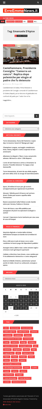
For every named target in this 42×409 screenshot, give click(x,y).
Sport (19, 21)
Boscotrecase (27, 328)
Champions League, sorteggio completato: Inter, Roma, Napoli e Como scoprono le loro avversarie (19, 149)
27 (21, 308)
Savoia (26, 367)
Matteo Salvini (28, 353)
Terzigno (19, 375)
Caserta (27, 335)
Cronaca (10, 21)
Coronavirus (28, 339)
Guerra (26, 350)
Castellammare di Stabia (12, 339)
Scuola (6, 371)
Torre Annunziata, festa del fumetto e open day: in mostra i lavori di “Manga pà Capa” (19, 142)
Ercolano (32, 342)
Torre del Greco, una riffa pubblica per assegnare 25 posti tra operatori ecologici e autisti (19, 210)
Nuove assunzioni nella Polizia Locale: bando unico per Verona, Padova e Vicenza (19, 203)
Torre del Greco (25, 378)
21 (26, 304)
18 (11, 304)
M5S (18, 353)
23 (36, 304)
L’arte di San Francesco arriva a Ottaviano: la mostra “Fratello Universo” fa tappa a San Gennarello (19, 165)
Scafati (34, 367)
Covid (6, 342)
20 (21, 304)
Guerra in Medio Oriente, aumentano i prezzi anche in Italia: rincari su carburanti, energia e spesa (20, 263)
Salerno (22, 360)
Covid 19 (15, 342)
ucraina (6, 382)
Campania (7, 335)
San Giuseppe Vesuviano (12, 367)
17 (6, 304)
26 (16, 308)
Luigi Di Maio (8, 353)
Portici (31, 357)
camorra (34, 332)
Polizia (14, 357)
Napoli (6, 357)
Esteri (30, 21)
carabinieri (18, 335)
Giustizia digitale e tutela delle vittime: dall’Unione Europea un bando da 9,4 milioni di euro (19, 234)
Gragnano (17, 350)
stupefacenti (8, 375)
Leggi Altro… (7, 100)
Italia (33, 350)
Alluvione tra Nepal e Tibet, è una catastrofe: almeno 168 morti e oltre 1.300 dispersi (20, 157)
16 (36, 301)
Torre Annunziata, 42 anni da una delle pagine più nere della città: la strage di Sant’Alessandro (21, 172)
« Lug (16, 315)
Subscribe (7, 405)
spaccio (23, 371)
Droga (23, 342)
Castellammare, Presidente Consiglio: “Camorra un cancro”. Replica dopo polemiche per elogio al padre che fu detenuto (19, 74)
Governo (7, 350)
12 (16, 301)
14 (26, 301)
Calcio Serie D (23, 332)
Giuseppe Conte (25, 346)
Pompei (22, 357)
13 (21, 301)
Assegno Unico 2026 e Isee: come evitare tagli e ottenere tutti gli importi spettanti (20, 249)
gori (35, 346)
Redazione (7, 84)
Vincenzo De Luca (19, 382)
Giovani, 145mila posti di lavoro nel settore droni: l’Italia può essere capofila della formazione (18, 195)
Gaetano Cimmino (10, 346)
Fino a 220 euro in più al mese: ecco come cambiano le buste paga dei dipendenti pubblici (20, 242)
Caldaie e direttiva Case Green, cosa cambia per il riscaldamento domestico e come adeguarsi (20, 255)
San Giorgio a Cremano (12, 364)
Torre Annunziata (10, 378)
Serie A (15, 371)
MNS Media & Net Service (11, 402)
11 (11, 301)
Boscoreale (15, 328)
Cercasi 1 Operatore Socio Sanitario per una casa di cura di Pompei (21, 218)
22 (31, 304)
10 (6, 301)
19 (16, 304)
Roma (6, 360)
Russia (14, 360)
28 (26, 308)
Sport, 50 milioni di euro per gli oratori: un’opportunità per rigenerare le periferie (18, 188)
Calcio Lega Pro (9, 332)
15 (31, 301)
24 (6, 308)
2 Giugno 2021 (18, 84)
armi (5, 328)
